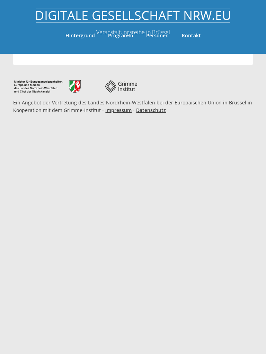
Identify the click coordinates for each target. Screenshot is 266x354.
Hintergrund (80, 35)
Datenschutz (151, 110)
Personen (157, 35)
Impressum (118, 110)
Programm (120, 35)
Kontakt (191, 35)
